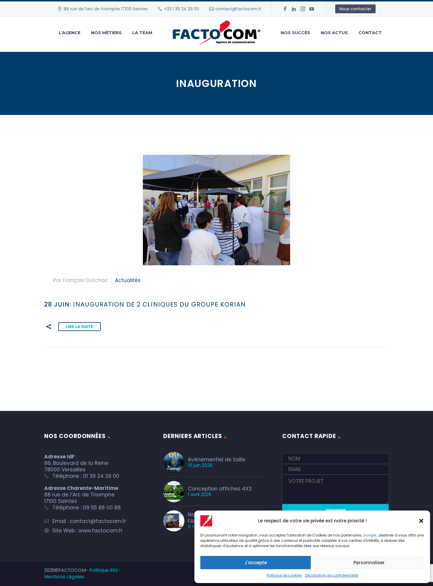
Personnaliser (369, 562)
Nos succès (295, 32)
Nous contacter (355, 9)
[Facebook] (285, 8)
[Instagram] (302, 8)
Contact (370, 32)
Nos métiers (106, 32)
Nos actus (334, 32)
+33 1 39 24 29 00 (181, 9)
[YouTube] (311, 8)
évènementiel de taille (216, 459)
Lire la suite (79, 327)
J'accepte (255, 562)
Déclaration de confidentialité (331, 575)
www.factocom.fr (101, 530)
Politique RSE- (104, 570)
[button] (421, 521)
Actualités (128, 280)
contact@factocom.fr (238, 9)
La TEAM (142, 32)
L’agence (69, 32)
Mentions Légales (64, 576)
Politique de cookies (284, 575)
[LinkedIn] (294, 8)
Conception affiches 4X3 (220, 488)
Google (369, 535)
